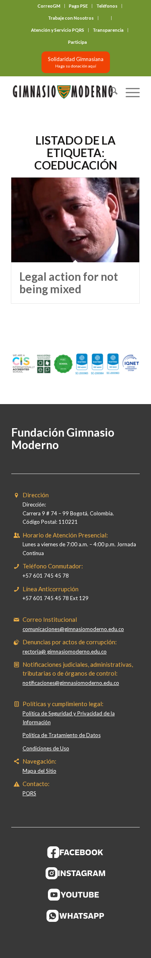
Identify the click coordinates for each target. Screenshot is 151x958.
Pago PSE (78, 5)
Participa (77, 42)
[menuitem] (49, 6)
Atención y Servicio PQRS (57, 30)
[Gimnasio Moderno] (62, 92)
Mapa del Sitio (39, 771)
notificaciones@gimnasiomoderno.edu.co (71, 683)
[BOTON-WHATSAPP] (75, 916)
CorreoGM (48, 5)
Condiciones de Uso (46, 748)
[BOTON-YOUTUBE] (76, 895)
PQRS (29, 793)
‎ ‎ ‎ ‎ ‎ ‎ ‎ (104, 17)
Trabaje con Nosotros (71, 17)
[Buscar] (110, 92)
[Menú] (129, 92)
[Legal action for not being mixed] (75, 220)
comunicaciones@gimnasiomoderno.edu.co (73, 629)
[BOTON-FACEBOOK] (75, 852)
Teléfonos (107, 5)
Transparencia (108, 30)
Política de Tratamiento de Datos (62, 735)
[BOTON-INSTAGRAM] (76, 873)
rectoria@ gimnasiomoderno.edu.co (65, 651)
